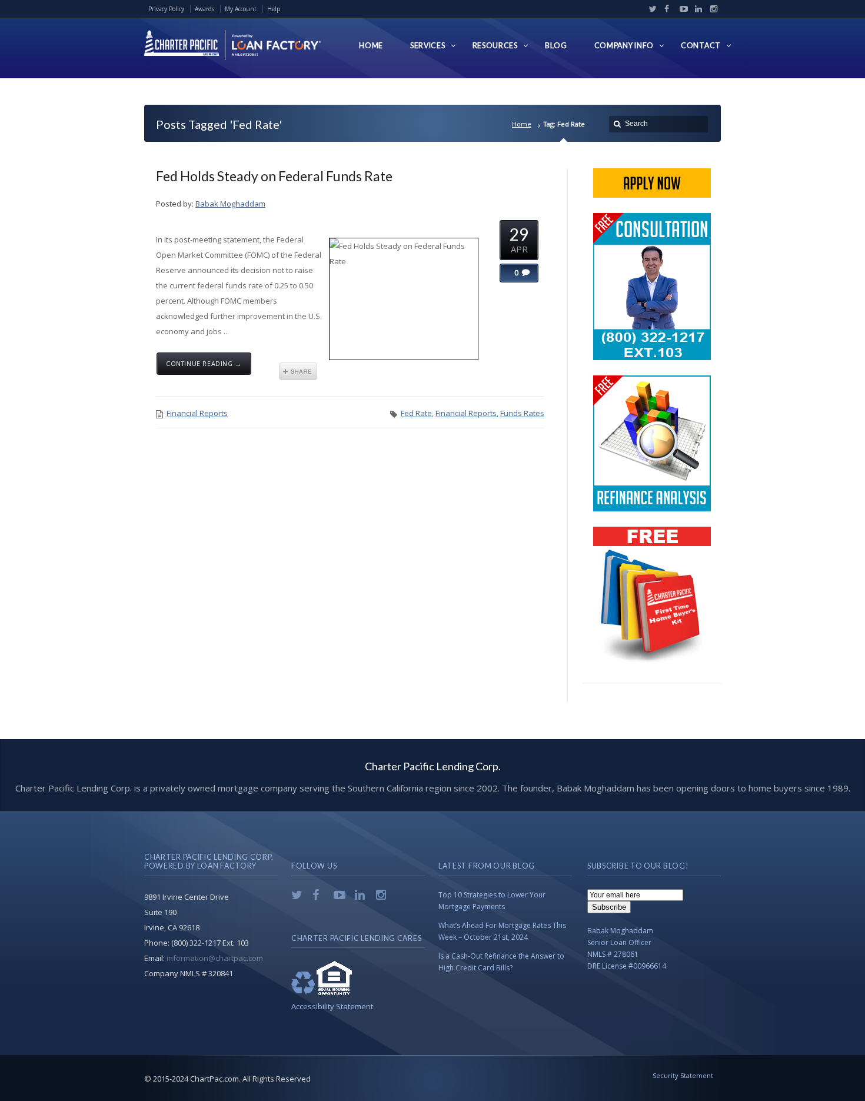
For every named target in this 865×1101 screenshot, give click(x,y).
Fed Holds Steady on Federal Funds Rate (274, 176)
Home (521, 123)
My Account (241, 9)
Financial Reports (197, 413)
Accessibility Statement (332, 1006)
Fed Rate (416, 413)
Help (273, 9)
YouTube (681, 9)
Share (298, 371)
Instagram (710, 9)
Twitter (650, 9)
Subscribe (609, 907)
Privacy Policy (166, 9)
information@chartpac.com (215, 958)
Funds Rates (522, 413)
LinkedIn (696, 9)
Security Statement (683, 1075)
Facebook (665, 9)
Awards (204, 9)
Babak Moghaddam (230, 203)
